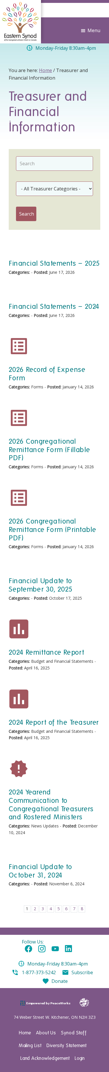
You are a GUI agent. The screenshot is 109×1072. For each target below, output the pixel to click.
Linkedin (68, 949)
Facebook (28, 949)
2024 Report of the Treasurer (54, 722)
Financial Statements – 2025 (54, 263)
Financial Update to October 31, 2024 (40, 871)
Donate (59, 981)
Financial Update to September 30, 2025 (41, 585)
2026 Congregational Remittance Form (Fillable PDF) (49, 449)
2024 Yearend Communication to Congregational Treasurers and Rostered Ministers (51, 804)
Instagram (41, 949)
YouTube (55, 949)
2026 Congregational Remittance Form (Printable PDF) (52, 529)
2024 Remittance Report (46, 652)
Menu (93, 30)
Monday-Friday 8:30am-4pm (57, 964)
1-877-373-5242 (39, 972)
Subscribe (82, 972)
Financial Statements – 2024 (54, 306)
